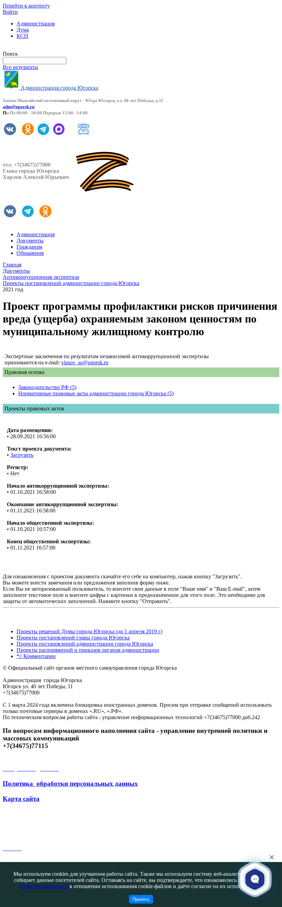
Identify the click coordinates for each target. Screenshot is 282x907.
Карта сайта (21, 798)
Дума (23, 30)
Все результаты (20, 67)
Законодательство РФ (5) (47, 387)
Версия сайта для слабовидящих (40, 47)
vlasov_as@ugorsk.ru (84, 362)
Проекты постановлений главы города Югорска (73, 637)
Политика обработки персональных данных (70, 783)
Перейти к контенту (26, 6)
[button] (255, 879)
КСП (22, 36)
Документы (30, 240)
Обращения (30, 253)
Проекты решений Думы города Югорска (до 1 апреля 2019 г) (89, 631)
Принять (141, 899)
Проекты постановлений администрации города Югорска (85, 644)
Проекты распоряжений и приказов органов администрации (88, 650)
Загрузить (21, 455)
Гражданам (29, 247)
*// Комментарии (36, 656)
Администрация (36, 23)
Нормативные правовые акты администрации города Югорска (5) (96, 393)
